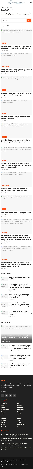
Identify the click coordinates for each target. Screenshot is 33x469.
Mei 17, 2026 (12, 367)
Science (19, 416)
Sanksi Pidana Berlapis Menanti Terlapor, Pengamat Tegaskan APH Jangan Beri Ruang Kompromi (20, 313)
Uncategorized (21, 424)
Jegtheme (3, 466)
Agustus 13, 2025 (13, 360)
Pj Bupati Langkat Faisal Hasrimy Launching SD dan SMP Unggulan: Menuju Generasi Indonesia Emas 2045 (15, 337)
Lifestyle (3, 420)
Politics (19, 411)
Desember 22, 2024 (6, 341)
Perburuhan (5, 66)
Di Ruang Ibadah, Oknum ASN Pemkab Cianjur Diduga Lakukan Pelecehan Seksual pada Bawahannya (20, 296)
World (19, 427)
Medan (3, 422)
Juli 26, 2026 (12, 299)
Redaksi (9, 461)
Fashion (3, 411)
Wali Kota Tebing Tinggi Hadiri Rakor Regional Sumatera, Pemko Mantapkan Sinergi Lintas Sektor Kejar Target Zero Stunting (16, 165)
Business (3, 405)
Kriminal (4, 232)
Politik (19, 414)
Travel (19, 422)
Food (2, 414)
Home (2, 7)
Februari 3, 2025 (13, 308)
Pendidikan (20, 407)
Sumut (3, 43)
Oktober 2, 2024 (13, 352)
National (3, 427)
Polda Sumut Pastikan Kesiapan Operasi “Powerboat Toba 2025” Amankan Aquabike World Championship (19, 357)
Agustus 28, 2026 (5, 50)
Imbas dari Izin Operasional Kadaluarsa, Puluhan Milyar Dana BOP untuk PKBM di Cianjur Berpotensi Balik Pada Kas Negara (20, 304)
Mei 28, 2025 (12, 291)
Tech (18, 420)
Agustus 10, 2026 (13, 316)
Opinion (19, 405)
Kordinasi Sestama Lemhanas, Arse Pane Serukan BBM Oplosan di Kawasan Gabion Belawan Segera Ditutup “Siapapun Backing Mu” (16, 264)
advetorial (4, 403)
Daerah (3, 407)
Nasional (3, 424)
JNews (6, 464)
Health (3, 416)
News (18, 403)
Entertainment (5, 409)
